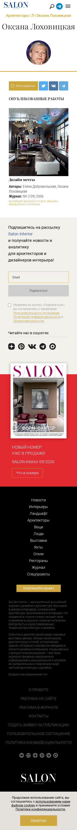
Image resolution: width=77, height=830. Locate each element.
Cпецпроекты (38, 574)
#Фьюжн (52, 201)
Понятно (38, 821)
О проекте (38, 690)
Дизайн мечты (22, 179)
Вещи (38, 527)
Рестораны (38, 561)
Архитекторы (17, 15)
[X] (43, 85)
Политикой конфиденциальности (37, 316)
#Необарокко (17, 204)
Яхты (38, 547)
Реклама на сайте (38, 698)
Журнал (38, 567)
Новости (38, 500)
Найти (52, 6)
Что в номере (27, 473)
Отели (38, 554)
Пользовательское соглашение (38, 734)
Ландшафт (39, 513)
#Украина (33, 204)
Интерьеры (38, 507)
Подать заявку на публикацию (38, 725)
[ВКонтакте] (53, 85)
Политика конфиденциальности (38, 742)
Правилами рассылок (29, 321)
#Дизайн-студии (34, 201)
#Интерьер (15, 201)
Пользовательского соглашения (36, 313)
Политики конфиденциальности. (41, 809)
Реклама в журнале (38, 707)
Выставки (38, 540)
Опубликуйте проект (38, 588)
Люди (39, 534)
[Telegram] (63, 85)
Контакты (38, 716)
